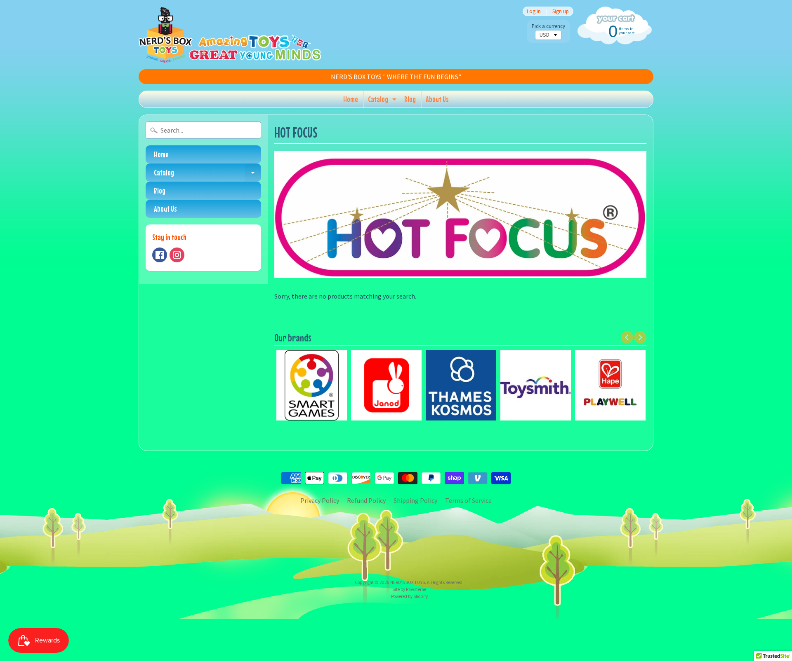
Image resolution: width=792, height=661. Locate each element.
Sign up (560, 11)
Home (350, 99)
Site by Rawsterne (409, 589)
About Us (437, 99)
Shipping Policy (415, 500)
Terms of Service (468, 500)
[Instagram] (177, 255)
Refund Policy (366, 500)
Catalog (383, 100)
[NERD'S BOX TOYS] (230, 35)
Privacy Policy (319, 500)
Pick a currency (548, 26)
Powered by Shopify (409, 596)
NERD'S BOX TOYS (407, 582)
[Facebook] (159, 255)
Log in (534, 11)
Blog (410, 99)
